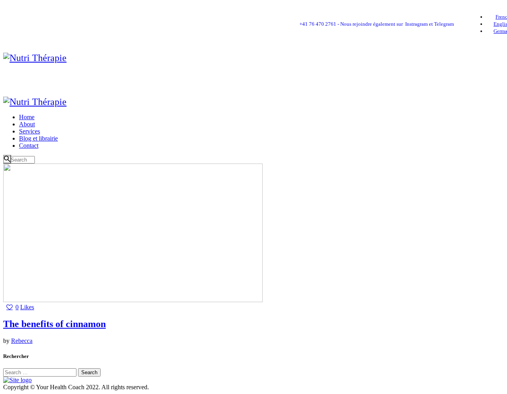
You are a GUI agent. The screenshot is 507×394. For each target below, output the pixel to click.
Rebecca (21, 340)
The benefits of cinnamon (54, 324)
